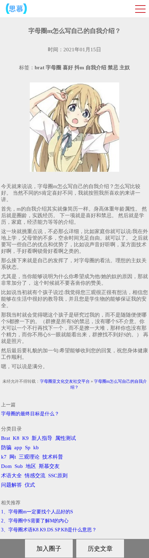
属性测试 (65, 438)
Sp (27, 447)
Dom (6, 466)
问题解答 (11, 485)
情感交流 (35, 475)
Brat (5, 438)
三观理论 (29, 457)
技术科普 (52, 457)
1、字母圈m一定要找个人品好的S (37, 511)
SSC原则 (58, 475)
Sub (19, 466)
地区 (31, 466)
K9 (25, 438)
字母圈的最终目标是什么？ (30, 413)
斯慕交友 (49, 466)
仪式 (30, 485)
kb (36, 447)
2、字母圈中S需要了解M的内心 (35, 520)
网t (12, 457)
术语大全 (11, 475)
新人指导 (42, 438)
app (18, 447)
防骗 (6, 447)
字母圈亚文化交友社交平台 (65, 381)
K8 (16, 438)
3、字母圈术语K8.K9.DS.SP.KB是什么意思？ (49, 529)
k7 (4, 457)
